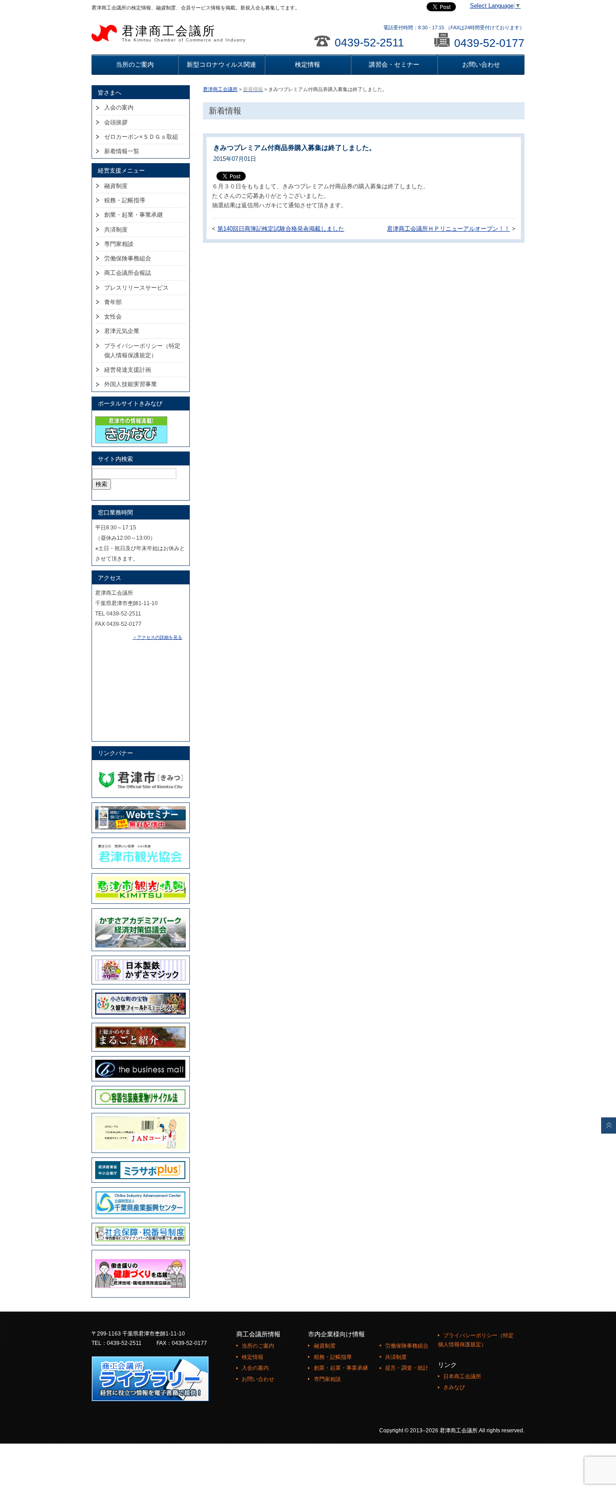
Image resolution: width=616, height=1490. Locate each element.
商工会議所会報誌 (127, 272)
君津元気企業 (121, 331)
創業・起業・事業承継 (133, 214)
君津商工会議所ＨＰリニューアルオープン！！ (448, 229)
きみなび (454, 1387)
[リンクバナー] (140, 767)
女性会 (113, 316)
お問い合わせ (481, 64)
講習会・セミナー (394, 64)
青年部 (113, 302)
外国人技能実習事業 (130, 384)
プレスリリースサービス (136, 287)
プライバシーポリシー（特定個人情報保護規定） (142, 350)
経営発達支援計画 (127, 369)
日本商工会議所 (462, 1376)
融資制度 (116, 185)
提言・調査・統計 (406, 1368)
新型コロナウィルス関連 (221, 64)
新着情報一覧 (121, 151)
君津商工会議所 (184, 33)
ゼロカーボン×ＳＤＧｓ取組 (141, 136)
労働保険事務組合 (127, 258)
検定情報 (307, 64)
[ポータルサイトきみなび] (131, 418)
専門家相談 (118, 244)
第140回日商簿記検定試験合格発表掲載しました (280, 229)
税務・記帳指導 (124, 200)
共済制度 (116, 229)
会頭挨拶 (116, 122)
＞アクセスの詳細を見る (157, 637)
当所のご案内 (135, 64)
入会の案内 (118, 107)
